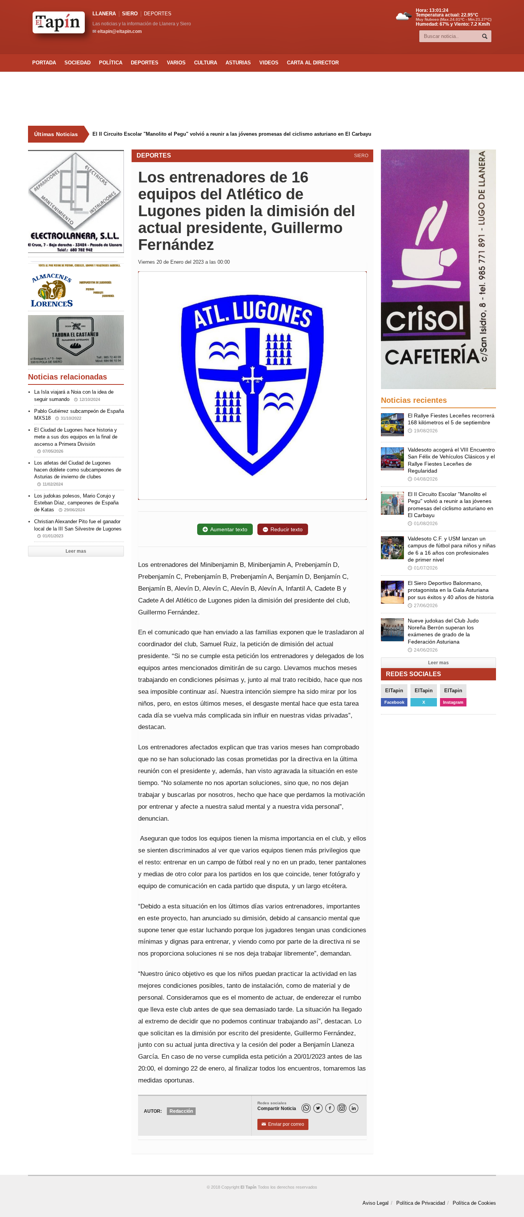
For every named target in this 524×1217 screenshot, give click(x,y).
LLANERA (104, 13)
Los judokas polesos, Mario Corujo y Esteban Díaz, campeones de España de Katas (76, 502)
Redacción (181, 1111)
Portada (44, 63)
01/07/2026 (423, 568)
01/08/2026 (423, 523)
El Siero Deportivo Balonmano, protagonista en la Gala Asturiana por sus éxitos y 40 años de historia (451, 590)
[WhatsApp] (306, 1108)
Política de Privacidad (420, 1203)
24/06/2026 (423, 650)
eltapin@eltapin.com (119, 31)
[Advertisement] (262, 99)
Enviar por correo (283, 1124)
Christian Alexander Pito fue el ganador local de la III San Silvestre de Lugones (78, 528)
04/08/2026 (423, 479)
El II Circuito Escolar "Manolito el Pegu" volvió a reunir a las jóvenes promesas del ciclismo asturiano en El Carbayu (231, 134)
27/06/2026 (423, 605)
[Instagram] (342, 1108)
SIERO (130, 13)
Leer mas (76, 551)
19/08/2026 (423, 431)
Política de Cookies (474, 1203)
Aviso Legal (376, 1203)
